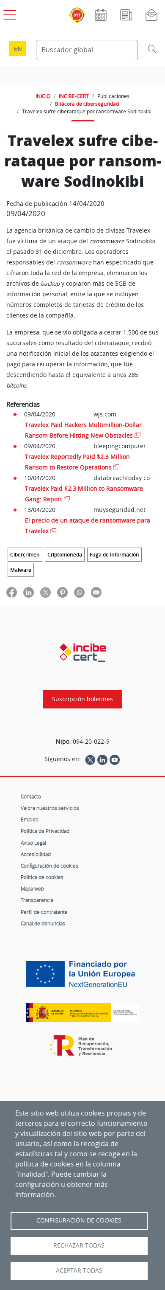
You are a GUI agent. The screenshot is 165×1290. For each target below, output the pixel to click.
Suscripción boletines (82, 699)
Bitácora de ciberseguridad (87, 103)
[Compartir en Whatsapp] (79, 592)
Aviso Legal (33, 842)
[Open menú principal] (8, 13)
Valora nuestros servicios (50, 807)
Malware (20, 569)
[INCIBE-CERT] (83, 653)
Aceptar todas (79, 1270)
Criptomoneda (64, 554)
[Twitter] (90, 758)
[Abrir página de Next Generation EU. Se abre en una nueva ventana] (82, 977)
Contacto (31, 796)
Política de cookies (42, 877)
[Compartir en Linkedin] (28, 592)
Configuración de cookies (49, 865)
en (18, 49)
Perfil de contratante (44, 911)
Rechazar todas (78, 1245)
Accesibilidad (36, 854)
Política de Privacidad (45, 830)
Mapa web (32, 888)
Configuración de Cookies (78, 1220)
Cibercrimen (25, 554)
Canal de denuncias (43, 923)
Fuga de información (114, 554)
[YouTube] (115, 758)
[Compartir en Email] (96, 592)
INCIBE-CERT (74, 96)
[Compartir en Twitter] (45, 592)
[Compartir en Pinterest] (62, 592)
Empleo (29, 819)
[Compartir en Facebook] (11, 592)
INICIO (43, 96)
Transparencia (37, 900)
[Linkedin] (102, 758)
